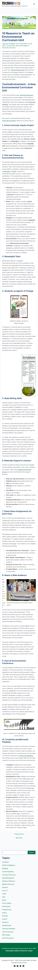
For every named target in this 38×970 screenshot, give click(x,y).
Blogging (5, 868)
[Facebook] (14, 966)
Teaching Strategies (8, 44)
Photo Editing (6, 903)
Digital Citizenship (8, 884)
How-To (5, 890)
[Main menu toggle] (34, 4)
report (14, 171)
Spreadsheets (6, 925)
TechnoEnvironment (9, 48)
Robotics (5, 916)
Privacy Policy (22, 963)
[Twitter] (20, 966)
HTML (4, 894)
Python (4, 913)
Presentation (6, 906)
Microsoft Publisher (22, 46)
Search (31, 852)
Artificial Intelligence (8, 865)
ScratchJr (5, 922)
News (4, 900)
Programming (6, 909)
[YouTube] (17, 966)
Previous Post (19, 834)
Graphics (5, 887)
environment (11, 46)
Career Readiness (8, 871)
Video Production (8, 932)
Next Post (19, 838)
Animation (5, 862)
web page (6, 171)
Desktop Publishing (8, 881)
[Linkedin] (23, 966)
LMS (3, 897)
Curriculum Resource (9, 875)
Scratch (4, 919)
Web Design (6, 935)
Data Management (8, 878)
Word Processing (7, 938)
